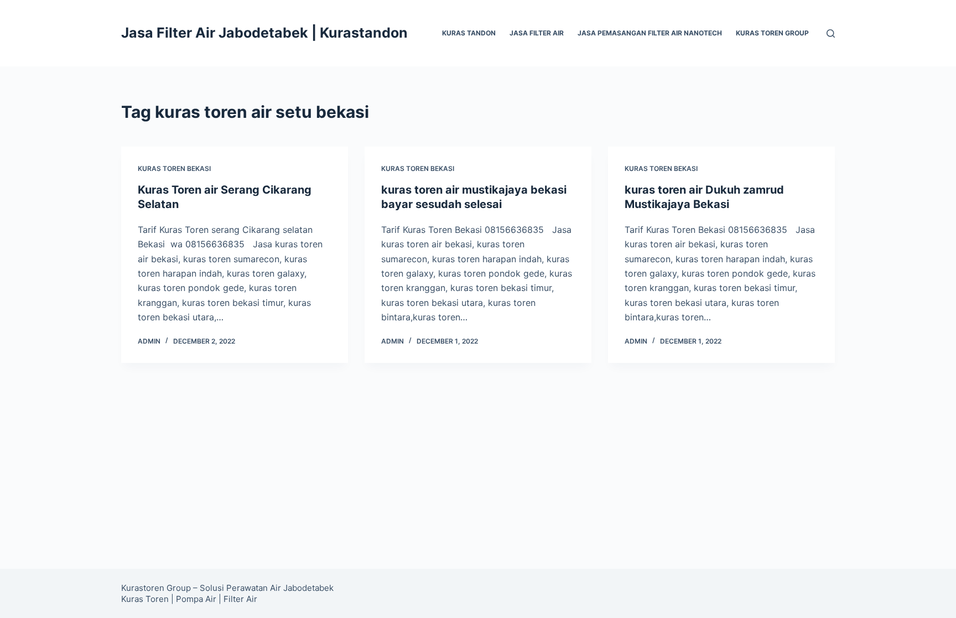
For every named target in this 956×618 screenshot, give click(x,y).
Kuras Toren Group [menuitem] (772, 33)
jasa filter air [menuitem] (537, 33)
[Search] (831, 33)
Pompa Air (196, 599)
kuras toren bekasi (174, 168)
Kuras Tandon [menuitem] (469, 33)
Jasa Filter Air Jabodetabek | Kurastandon (264, 32)
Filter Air (240, 599)
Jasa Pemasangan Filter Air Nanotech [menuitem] (650, 33)
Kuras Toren (145, 599)
